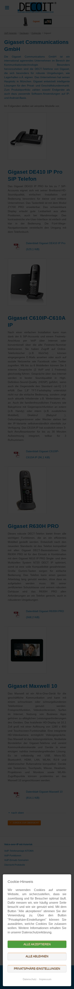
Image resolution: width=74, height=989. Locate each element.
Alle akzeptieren (37, 944)
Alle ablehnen (37, 956)
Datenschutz (30, 979)
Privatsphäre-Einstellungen (37, 968)
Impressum (45, 979)
